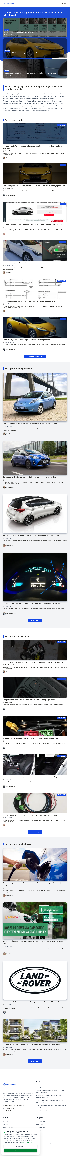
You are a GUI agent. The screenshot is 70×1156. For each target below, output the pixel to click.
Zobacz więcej (35, 620)
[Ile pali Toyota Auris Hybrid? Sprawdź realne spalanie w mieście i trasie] (35, 513)
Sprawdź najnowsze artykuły (35, 356)
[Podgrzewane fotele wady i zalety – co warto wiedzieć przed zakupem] (35, 764)
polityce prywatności (26, 1142)
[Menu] (62, 3)
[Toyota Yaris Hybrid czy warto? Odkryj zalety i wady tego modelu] (35, 458)
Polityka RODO (42, 1143)
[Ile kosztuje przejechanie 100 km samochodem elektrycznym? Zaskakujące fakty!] (35, 864)
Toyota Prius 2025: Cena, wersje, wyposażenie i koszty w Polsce (22, 53)
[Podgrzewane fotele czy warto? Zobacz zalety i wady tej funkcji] (35, 687)
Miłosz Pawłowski (11, 613)
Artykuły (39, 1081)
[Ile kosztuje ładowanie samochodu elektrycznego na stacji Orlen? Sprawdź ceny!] (35, 920)
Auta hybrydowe (40, 1121)
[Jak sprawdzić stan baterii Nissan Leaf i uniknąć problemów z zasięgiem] (35, 577)
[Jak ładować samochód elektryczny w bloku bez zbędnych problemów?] (35, 1030)
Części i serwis (40, 1133)
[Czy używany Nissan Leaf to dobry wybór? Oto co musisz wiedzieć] (35, 397)
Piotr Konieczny (10, 433)
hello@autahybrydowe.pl (12, 1111)
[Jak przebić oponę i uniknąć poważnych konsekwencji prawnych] (35, 68)
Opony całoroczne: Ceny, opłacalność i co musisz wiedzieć (20, 32)
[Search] (65, 3)
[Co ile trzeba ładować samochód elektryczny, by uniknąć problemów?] (35, 980)
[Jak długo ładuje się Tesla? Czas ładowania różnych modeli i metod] (35, 250)
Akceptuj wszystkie (20, 1151)
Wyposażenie (39, 1124)
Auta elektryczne (40, 1127)
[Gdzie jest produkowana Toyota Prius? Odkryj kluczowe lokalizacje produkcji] (35, 173)
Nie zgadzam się (20, 1146)
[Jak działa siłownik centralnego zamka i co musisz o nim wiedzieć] (35, 289)
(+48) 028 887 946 (10, 1108)
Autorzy (6, 1118)
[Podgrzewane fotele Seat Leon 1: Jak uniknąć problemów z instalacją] (35, 803)
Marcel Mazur (9, 545)
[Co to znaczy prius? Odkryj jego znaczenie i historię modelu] (35, 327)
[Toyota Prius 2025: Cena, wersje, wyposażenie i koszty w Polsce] (35, 48)
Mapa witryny (63, 1143)
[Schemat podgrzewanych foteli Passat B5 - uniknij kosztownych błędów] (35, 726)
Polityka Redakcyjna (53, 1143)
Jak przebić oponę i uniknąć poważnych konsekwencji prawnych (30, 73)
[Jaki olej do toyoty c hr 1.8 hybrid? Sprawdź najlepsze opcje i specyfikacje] (35, 212)
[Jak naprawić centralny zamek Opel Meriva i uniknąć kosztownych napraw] (35, 650)
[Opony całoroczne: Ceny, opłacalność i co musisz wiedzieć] (35, 27)
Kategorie (39, 1118)
